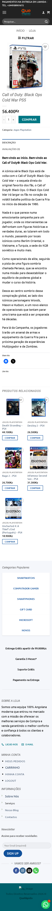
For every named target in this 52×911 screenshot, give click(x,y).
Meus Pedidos (15, 761)
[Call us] (36, 870)
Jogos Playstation (22, 129)
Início (20, 30)
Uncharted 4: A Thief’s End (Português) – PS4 (12, 529)
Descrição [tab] (9, 142)
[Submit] (46, 21)
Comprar (29, 119)
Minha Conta (14, 774)
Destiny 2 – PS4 (35, 425)
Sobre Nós (12, 796)
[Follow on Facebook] (16, 870)
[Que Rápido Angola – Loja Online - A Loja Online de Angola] (26, 12)
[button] (4, 12)
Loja (32, 30)
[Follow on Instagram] (23, 870)
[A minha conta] (43, 12)
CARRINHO (12, 767)
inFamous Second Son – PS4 (37, 477)
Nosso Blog (11, 810)
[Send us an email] (29, 870)
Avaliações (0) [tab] (11, 149)
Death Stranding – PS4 (12, 427)
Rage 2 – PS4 (9, 475)
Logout (10, 780)
